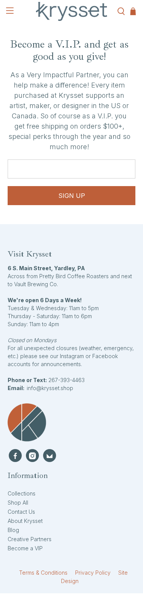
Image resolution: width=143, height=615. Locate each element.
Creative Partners (29, 539)
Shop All (18, 502)
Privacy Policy (93, 572)
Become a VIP (25, 548)
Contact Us (21, 511)
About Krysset (25, 521)
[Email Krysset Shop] (49, 455)
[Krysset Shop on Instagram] (32, 455)
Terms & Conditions (43, 572)
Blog (13, 530)
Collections (21, 493)
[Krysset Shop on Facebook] (15, 455)
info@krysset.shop (50, 388)
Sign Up (71, 195)
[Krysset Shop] (72, 11)
